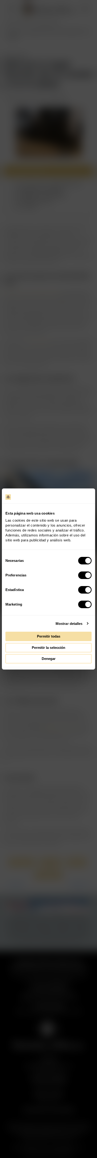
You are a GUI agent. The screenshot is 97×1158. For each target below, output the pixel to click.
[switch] (85, 575)
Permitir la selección (48, 648)
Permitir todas (48, 636)
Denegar (49, 659)
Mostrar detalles (69, 624)
